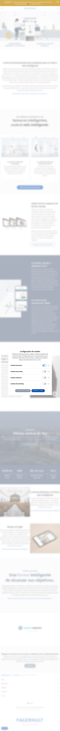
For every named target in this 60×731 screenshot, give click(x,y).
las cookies (38, 360)
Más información (35, 4)
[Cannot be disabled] (44, 365)
